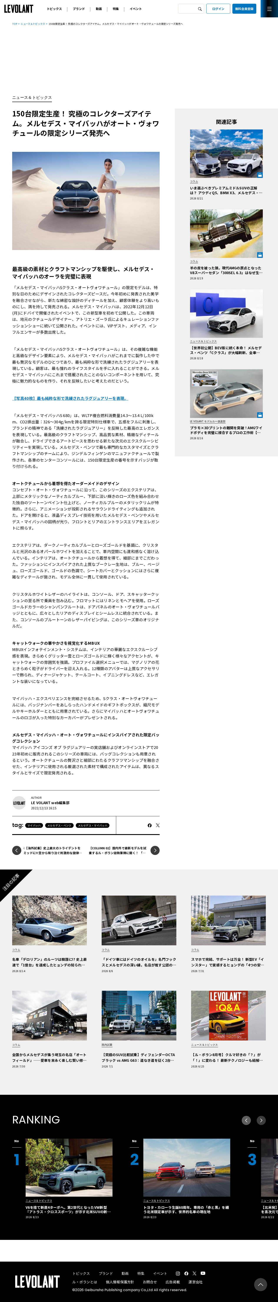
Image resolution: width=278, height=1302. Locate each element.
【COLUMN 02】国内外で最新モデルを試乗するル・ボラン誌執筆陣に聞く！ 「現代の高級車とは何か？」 (117, 853)
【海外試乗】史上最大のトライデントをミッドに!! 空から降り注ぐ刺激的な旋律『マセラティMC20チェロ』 (52, 853)
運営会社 (196, 1281)
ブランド (79, 9)
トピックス (54, 9)
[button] (261, 1120)
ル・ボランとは (84, 1281)
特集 (116, 9)
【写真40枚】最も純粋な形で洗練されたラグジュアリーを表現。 (70, 398)
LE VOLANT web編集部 (50, 802)
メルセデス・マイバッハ (93, 825)
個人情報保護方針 (120, 1281)
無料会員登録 (244, 9)
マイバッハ (34, 825)
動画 (99, 9)
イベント (136, 9)
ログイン (218, 9)
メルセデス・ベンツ (59, 825)
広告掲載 (173, 1281)
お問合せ (150, 1281)
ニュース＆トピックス (33, 23)
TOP (14, 23)
